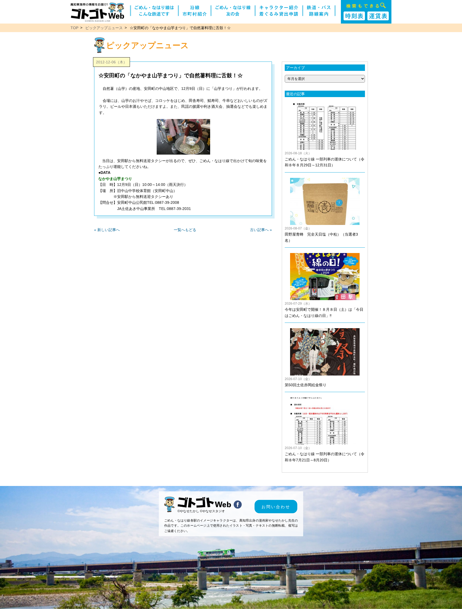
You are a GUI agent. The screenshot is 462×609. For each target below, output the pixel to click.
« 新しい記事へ (107, 230)
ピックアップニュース (104, 28)
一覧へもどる (185, 230)
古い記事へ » (261, 230)
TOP (74, 28)
